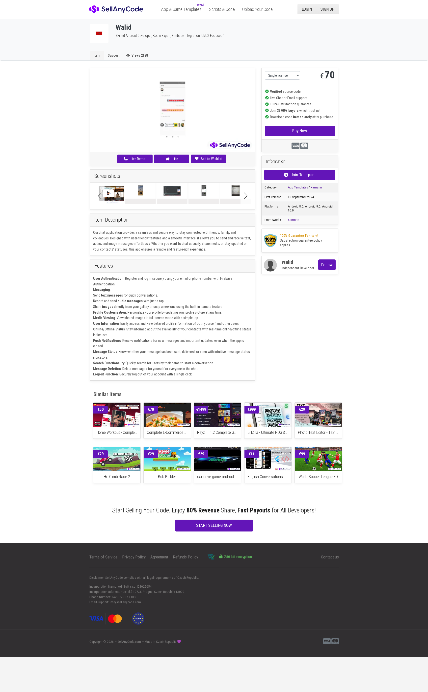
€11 (252, 454)
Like (175, 159)
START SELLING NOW (214, 525)
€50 (101, 409)
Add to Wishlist (211, 159)
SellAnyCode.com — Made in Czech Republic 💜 (149, 642)
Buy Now (299, 130)
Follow (327, 264)
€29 (302, 409)
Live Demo (138, 159)
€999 (252, 409)
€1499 (201, 409)
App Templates (298, 187)
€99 (302, 454)
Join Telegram (303, 174)
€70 (151, 409)
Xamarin (316, 187)
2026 (110, 642)
